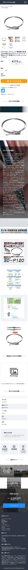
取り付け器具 (5, 7)
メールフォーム (14, 505)
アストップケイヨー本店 (6, 6)
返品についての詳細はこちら (9, 87)
